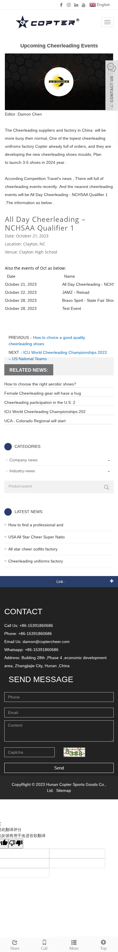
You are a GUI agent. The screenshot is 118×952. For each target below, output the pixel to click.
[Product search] (106, 487)
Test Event (71, 308)
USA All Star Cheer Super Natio (36, 537)
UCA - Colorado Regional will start (35, 421)
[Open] (111, 86)
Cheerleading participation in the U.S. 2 (39, 402)
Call (44, 948)
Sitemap (63, 790)
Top (103, 948)
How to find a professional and (35, 525)
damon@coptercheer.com (46, 641)
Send (59, 767)
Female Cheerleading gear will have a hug (42, 393)
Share (14, 948)
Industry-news (22, 471)
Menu (73, 948)
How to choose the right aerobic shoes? (40, 384)
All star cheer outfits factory (33, 549)
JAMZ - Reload (75, 292)
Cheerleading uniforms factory (35, 561)
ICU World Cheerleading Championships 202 (45, 411)
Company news (23, 460)
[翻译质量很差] (15, 844)
